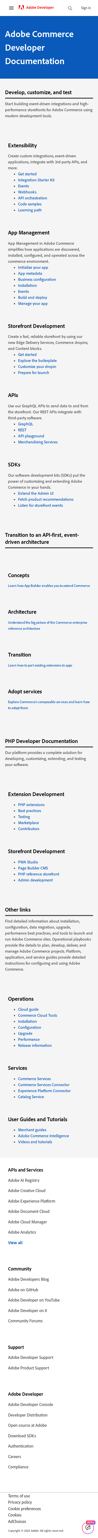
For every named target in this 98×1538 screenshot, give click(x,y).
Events (23, 185)
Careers (14, 1456)
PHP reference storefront (38, 873)
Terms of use (19, 1495)
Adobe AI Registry (23, 1180)
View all (15, 1242)
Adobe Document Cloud (29, 1211)
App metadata (30, 273)
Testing (24, 816)
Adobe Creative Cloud (26, 1190)
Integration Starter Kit (36, 179)
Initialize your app (33, 267)
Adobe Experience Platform (31, 1201)
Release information (35, 1045)
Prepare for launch (33, 372)
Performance (29, 1039)
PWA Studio (28, 861)
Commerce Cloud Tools (37, 1015)
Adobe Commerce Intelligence (43, 1135)
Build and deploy (32, 297)
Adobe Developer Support (30, 1357)
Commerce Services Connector (43, 1084)
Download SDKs (22, 1435)
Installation (27, 285)
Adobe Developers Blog (28, 1279)
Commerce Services (34, 1078)
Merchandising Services (38, 441)
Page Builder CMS (33, 867)
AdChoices (17, 1521)
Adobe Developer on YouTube (34, 1300)
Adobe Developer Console (30, 1404)
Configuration (29, 1027)
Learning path (30, 209)
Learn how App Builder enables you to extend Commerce (49, 585)
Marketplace (28, 822)
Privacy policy (20, 1502)
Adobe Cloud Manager (27, 1221)
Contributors (28, 828)
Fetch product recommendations (45, 499)
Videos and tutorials (35, 1141)
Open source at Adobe (27, 1425)
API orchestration (32, 197)
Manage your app (33, 303)
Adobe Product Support (28, 1367)
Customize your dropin (37, 366)
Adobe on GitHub (23, 1289)
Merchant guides (32, 1129)
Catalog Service (31, 1096)
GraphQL (25, 423)
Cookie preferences (24, 1508)
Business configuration (37, 279)
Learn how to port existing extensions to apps (40, 665)
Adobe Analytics (22, 1232)
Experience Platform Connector (44, 1090)
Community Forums (25, 1320)
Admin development (35, 879)
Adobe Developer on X (27, 1310)
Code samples (29, 203)
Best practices (29, 810)
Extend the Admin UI (36, 493)
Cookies (15, 1514)
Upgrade (25, 1033)
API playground (31, 435)
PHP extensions (31, 804)
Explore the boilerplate (37, 360)
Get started (27, 173)
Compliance (18, 1466)
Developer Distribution (27, 1415)
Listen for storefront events (40, 505)
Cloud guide (28, 1009)
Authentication (20, 1446)
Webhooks (27, 191)
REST (22, 429)
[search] (70, 9)
